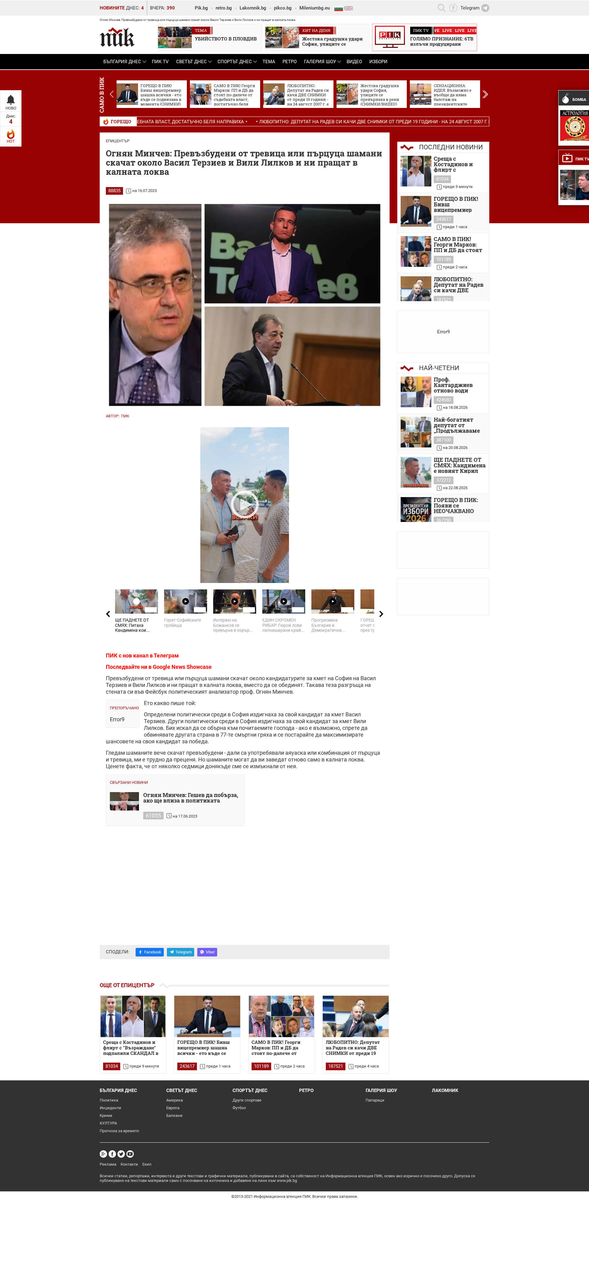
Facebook (152, 952)
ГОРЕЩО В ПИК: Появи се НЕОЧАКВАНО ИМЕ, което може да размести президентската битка (458, 505)
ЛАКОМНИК (445, 1090)
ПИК (125, 416)
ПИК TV (160, 61)
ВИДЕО (354, 61)
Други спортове (247, 1100)
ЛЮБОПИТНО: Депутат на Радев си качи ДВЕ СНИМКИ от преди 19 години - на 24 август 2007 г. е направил (460, 284)
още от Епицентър (127, 985)
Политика (109, 1100)
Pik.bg (201, 8)
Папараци (375, 1100)
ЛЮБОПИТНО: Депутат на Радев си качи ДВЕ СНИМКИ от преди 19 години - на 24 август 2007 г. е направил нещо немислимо (347, 122)
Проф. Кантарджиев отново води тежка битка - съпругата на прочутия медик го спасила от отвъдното (458, 385)
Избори (378, 61)
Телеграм (166, 655)
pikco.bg (283, 8)
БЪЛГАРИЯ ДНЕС (122, 61)
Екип (147, 1164)
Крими (106, 1115)
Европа (172, 1108)
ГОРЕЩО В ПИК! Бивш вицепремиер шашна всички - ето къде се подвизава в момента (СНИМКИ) (203, 1047)
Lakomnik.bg (253, 8)
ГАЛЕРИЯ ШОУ (320, 61)
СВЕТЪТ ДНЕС (191, 61)
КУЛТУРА (108, 1123)
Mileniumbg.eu (314, 8)
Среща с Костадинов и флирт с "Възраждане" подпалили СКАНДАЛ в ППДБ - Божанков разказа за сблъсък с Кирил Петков (130, 1047)
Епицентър (117, 141)
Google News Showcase (182, 667)
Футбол (239, 1108)
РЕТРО (290, 61)
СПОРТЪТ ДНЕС (235, 61)
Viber (210, 952)
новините (112, 8)
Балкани (174, 1115)
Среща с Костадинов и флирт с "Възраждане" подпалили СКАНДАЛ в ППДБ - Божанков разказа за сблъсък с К (459, 164)
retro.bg (224, 8)
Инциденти (110, 1108)
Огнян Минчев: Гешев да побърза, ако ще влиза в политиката (190, 798)
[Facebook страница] (112, 1154)
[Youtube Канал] (130, 1154)
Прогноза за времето (119, 1131)
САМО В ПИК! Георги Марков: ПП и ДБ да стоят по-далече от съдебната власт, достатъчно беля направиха (276, 1047)
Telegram (183, 952)
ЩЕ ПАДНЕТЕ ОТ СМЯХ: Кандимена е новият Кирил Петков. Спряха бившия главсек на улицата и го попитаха (460, 465)
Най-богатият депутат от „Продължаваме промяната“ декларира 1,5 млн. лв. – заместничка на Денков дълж (457, 425)
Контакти (129, 1164)
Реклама (108, 1164)
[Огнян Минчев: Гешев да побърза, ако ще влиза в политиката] (124, 801)
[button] (485, 94)
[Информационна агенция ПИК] (117, 37)
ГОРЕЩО (121, 121)
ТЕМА (269, 61)
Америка (174, 1100)
